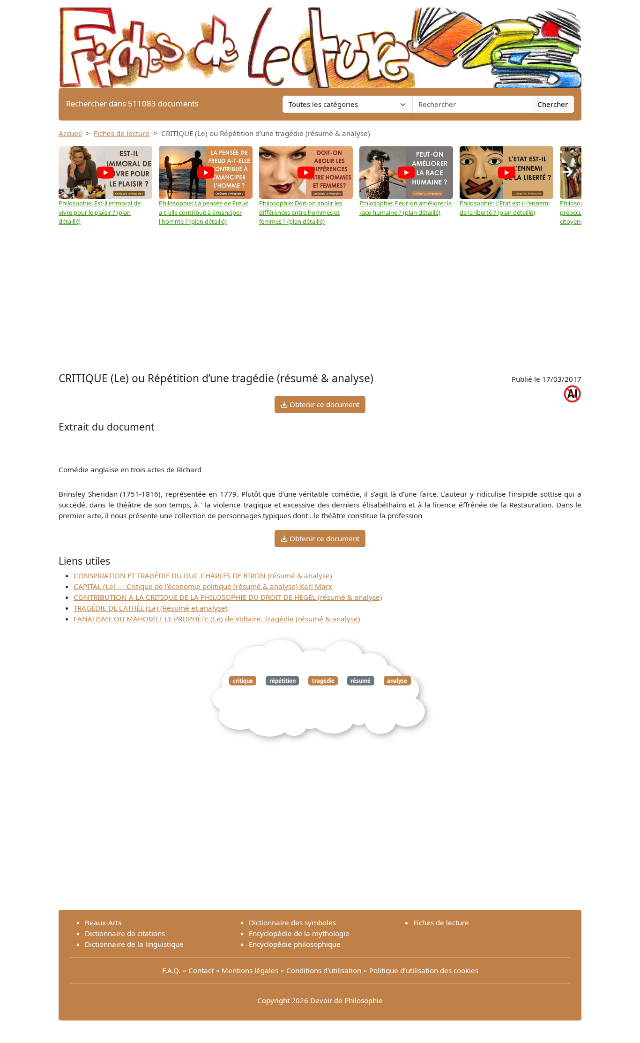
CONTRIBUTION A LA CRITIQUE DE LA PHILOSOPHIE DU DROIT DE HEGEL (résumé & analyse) (228, 597)
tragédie (323, 680)
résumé (360, 680)
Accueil (70, 133)
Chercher (552, 104)
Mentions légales (250, 970)
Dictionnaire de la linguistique (134, 944)
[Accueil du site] (320, 43)
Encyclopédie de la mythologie (299, 933)
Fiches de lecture (121, 133)
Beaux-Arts (103, 922)
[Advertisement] (320, 299)
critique (243, 680)
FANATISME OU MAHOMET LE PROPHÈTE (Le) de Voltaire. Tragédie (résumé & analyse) (217, 618)
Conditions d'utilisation (323, 970)
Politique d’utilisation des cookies (423, 970)
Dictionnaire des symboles (292, 922)
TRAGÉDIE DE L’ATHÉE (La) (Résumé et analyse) (151, 607)
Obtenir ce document (323, 404)
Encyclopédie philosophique (295, 944)
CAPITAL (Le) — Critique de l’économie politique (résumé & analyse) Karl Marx (203, 586)
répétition (282, 680)
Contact (201, 970)
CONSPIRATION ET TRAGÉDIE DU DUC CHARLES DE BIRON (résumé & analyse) (203, 575)
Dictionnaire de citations (125, 933)
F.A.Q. (171, 970)
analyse (397, 680)
